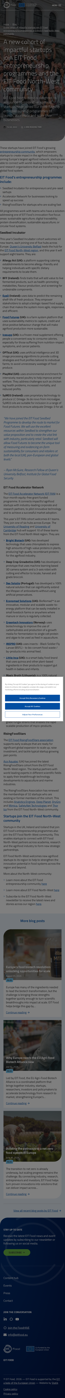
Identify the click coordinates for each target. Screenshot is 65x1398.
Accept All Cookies (32, 706)
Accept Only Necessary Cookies (32, 698)
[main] (32, 699)
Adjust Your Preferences (32, 714)
